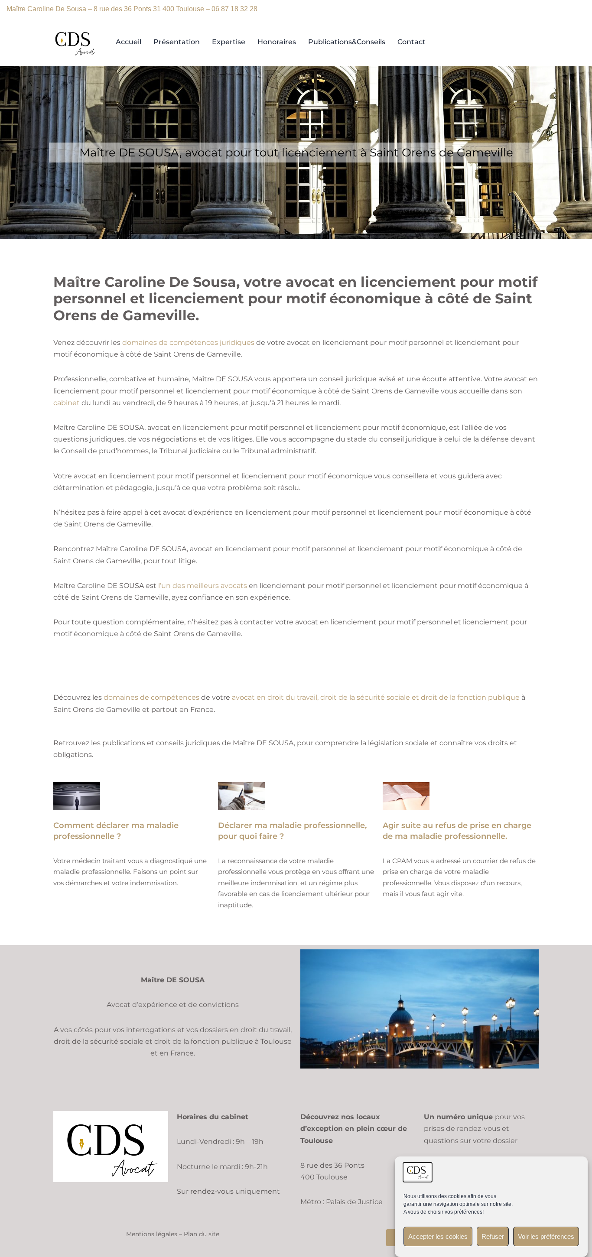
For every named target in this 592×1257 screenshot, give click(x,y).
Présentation (176, 42)
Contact (411, 42)
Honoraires (276, 42)
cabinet (66, 403)
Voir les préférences (546, 1236)
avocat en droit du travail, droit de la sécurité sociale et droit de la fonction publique (376, 697)
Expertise (228, 42)
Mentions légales (151, 1234)
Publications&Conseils (346, 42)
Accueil (128, 42)
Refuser (492, 1236)
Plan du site (201, 1234)
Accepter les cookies (438, 1236)
